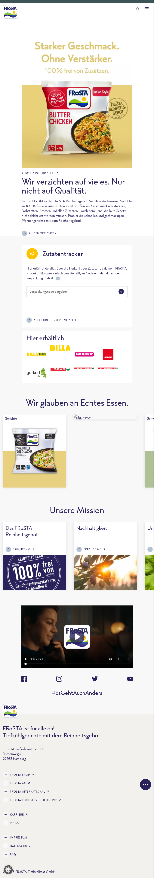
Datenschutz (20, 846)
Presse (15, 823)
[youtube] (130, 679)
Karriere (17, 814)
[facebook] (24, 679)
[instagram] (59, 679)
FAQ (13, 854)
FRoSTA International (27, 791)
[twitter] (95, 679)
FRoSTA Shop (20, 774)
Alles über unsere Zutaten (55, 320)
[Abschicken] (121, 291)
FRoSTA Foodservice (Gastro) (33, 800)
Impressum (18, 837)
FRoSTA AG (18, 783)
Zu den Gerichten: (43, 233)
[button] (8, 869)
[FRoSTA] (10, 12)
